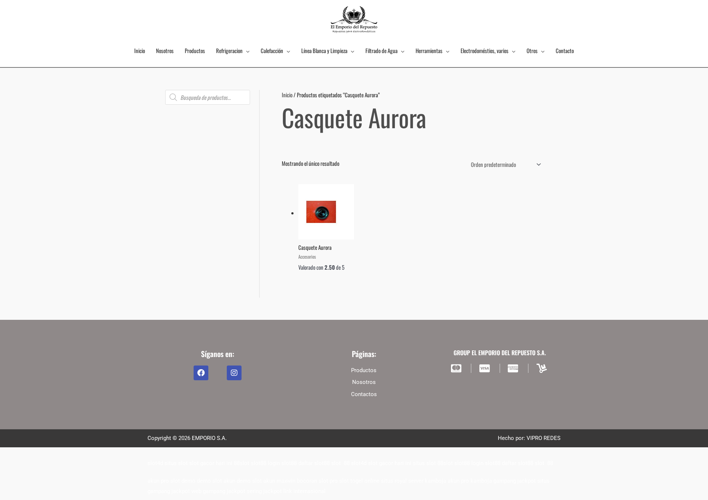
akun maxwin (279, 481)
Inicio (139, 50)
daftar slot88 (314, 463)
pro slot (339, 481)
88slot (241, 463)
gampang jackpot (514, 481)
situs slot (176, 463)
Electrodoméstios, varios (485, 50)
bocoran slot (312, 481)
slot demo (182, 481)
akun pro (158, 481)
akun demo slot (242, 481)
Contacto (565, 50)
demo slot (209, 481)
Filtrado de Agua (381, 50)
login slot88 (282, 463)
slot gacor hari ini (210, 463)
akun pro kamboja (470, 481)
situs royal (394, 481)
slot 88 (340, 463)
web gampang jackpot (218, 491)
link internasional (304, 491)
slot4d (155, 463)
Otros (532, 50)
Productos (195, 50)
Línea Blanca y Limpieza (324, 50)
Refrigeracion (229, 50)
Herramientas (429, 50)
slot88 (258, 463)
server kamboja (427, 481)
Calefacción (272, 50)
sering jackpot (264, 491)
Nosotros (165, 50)
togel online (364, 481)
